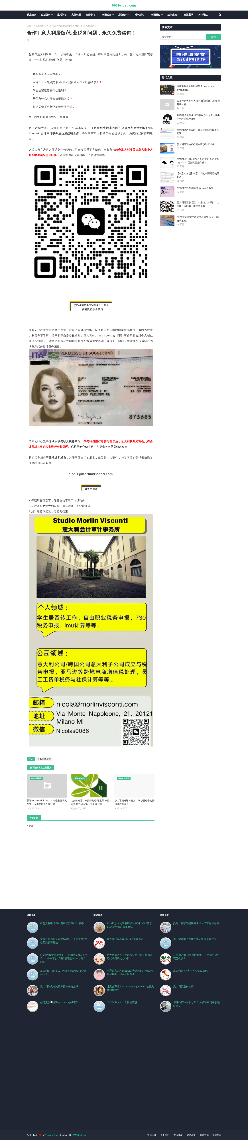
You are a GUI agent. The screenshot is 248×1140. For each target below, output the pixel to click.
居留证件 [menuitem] (123, 14)
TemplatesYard (51, 1135)
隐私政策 (191, 1135)
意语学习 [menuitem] (90, 14)
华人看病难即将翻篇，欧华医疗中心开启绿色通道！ (134, 802)
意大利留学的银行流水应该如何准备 (195, 144)
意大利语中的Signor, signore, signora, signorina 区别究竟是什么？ (198, 160)
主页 (29, 25)
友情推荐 (178, 1135)
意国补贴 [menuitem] (155, 14)
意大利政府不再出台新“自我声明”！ (127, 939)
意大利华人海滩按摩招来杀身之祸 (59, 986)
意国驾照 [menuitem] (76, 14)
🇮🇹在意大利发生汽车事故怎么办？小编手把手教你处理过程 (198, 117)
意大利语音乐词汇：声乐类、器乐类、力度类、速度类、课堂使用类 (198, 204)
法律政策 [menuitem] (172, 14)
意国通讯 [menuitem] (188, 14)
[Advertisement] (109, 1075)
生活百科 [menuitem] (45, 14)
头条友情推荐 (39, 25)
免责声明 (164, 1135)
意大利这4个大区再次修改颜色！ (191, 970)
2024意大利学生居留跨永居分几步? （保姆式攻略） (198, 218)
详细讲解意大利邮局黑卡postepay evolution (195, 88)
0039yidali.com (124, 5)
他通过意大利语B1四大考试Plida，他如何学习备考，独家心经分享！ (130, 972)
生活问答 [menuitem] (62, 14)
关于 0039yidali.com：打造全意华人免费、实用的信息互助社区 (47, 802)
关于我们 (151, 1135)
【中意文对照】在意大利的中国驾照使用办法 (198, 175)
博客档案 (216, 1135)
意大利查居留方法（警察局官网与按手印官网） (198, 131)
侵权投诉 (204, 1135)
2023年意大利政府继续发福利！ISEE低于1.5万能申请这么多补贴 (129, 925)
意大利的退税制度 (183, 986)
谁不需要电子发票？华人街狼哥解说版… (196, 939)
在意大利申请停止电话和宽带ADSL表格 (62, 923)
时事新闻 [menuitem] (139, 14)
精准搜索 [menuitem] (31, 14)
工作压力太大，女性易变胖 (122, 1002)
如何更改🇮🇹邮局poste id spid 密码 (59, 1002)
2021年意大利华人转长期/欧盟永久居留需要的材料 (198, 102)
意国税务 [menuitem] (106, 14)
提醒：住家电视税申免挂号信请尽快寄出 (196, 923)
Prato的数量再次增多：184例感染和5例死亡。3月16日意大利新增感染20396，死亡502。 (63, 958)
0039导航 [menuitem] (203, 14)
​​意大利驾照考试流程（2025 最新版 (195, 187)
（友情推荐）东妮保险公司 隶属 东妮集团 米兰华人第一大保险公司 (90, 802)
